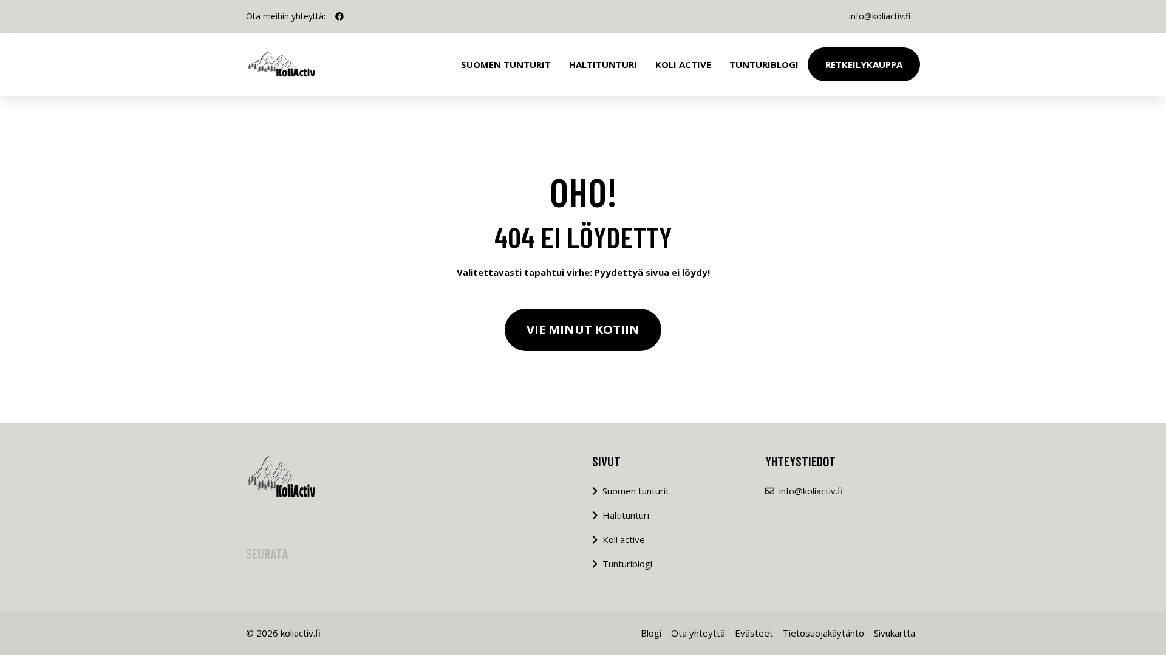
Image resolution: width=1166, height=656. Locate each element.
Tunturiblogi (764, 64)
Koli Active (683, 64)
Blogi (651, 633)
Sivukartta (894, 633)
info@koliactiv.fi (879, 16)
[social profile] (339, 16)
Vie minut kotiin (583, 329)
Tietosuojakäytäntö (823, 633)
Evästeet (754, 633)
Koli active (623, 539)
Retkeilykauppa (863, 64)
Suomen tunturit (506, 64)
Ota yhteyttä (698, 633)
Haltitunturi (603, 64)
